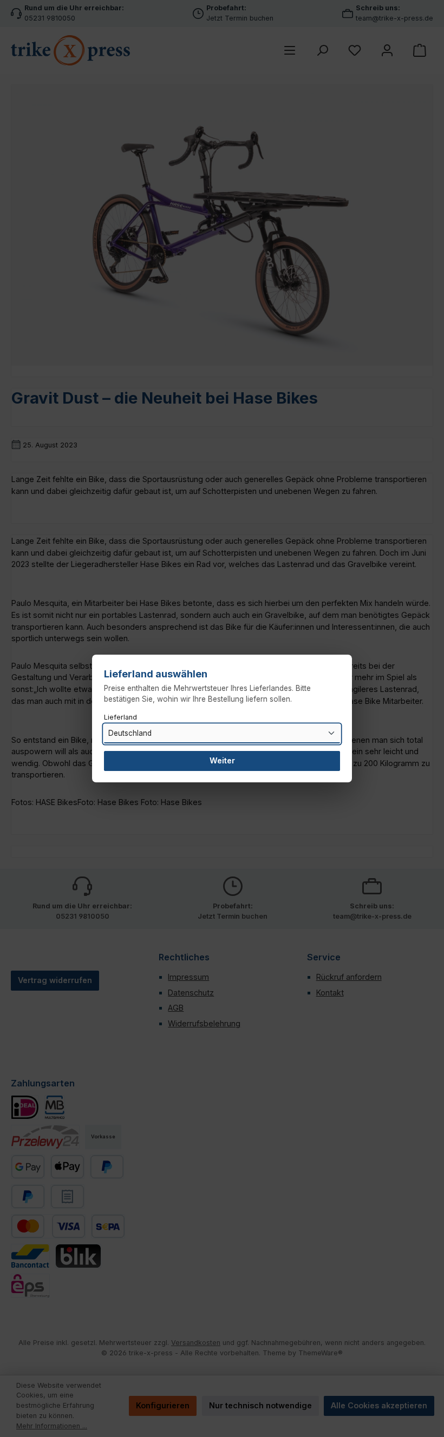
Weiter (222, 760)
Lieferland (120, 717)
